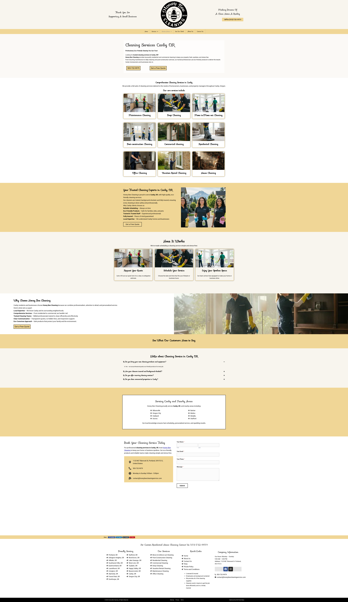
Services (154, 31)
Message (180, 467)
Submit (182, 486)
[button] (155, 31)
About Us (190, 31)
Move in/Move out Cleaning (208, 115)
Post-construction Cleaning (139, 144)
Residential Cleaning (208, 144)
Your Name (180, 442)
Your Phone (181, 459)
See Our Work (179, 31)
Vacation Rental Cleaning (174, 173)
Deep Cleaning (174, 115)
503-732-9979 (199, 545)
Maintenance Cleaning (140, 115)
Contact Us (200, 31)
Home (146, 31)
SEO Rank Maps (240, 599)
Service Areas (166, 31)
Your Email (180, 451)
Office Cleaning (139, 173)
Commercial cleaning (174, 144)
